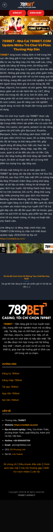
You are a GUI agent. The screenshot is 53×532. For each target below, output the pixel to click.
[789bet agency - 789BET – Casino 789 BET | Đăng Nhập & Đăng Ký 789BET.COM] (27, 5)
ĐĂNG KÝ (17, 13)
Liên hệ (36, 471)
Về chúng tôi (10, 464)
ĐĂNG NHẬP (36, 13)
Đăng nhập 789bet (12, 380)
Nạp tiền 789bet (11, 393)
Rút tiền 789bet (10, 400)
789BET (4, 54)
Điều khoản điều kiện (30, 464)
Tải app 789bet (10, 386)
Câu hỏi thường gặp (31, 467)
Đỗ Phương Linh (17, 449)
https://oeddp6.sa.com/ (12, 238)
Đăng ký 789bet (10, 373)
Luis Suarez (17, 454)
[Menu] (4, 5)
